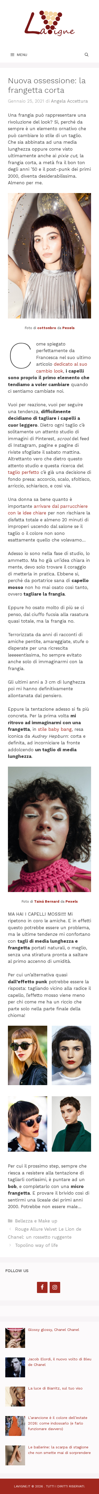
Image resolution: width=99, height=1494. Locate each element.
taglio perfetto (23, 472)
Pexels (68, 328)
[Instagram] (55, 1287)
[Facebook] (42, 1287)
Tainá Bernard (46, 901)
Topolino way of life (36, 1245)
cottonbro (46, 328)
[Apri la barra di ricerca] (86, 55)
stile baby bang (55, 729)
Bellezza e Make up (36, 1221)
